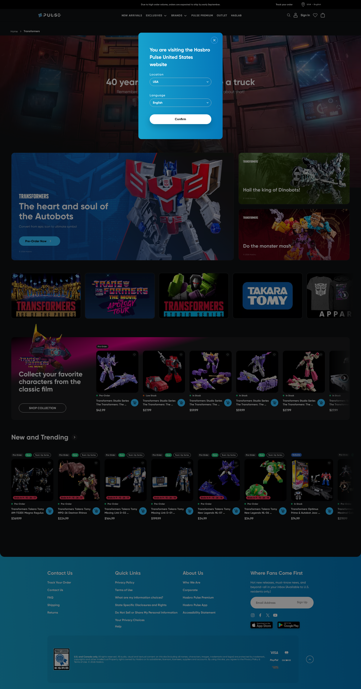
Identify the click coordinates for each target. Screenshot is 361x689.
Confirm (180, 119)
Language (157, 95)
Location (157, 74)
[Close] (214, 40)
